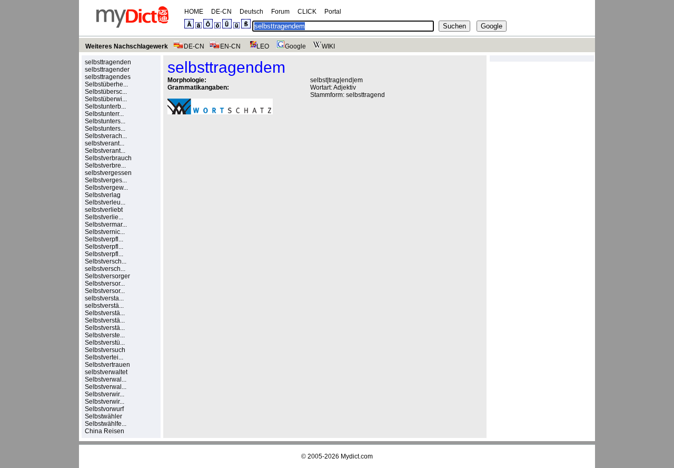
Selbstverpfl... (104, 239)
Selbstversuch (105, 350)
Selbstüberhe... (106, 84)
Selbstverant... (105, 150)
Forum (280, 11)
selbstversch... (105, 268)
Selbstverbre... (105, 165)
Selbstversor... (105, 283)
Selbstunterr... (104, 114)
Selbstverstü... (105, 342)
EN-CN (230, 46)
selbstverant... (104, 143)
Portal (332, 11)
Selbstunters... (105, 121)
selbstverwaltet (106, 372)
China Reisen (104, 431)
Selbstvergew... (106, 187)
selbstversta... (104, 298)
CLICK (307, 11)
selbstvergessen (108, 173)
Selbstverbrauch (108, 158)
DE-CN (221, 11)
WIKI (328, 46)
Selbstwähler (103, 416)
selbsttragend (365, 95)
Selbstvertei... (104, 357)
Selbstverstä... (105, 313)
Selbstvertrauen (107, 364)
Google (295, 46)
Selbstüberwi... (106, 99)
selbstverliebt (104, 209)
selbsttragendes (108, 77)
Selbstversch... (105, 261)
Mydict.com (357, 456)
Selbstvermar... (106, 224)
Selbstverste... (105, 335)
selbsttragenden (108, 62)
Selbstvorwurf (104, 409)
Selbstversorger (107, 276)
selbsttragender (107, 69)
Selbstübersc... (106, 91)
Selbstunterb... (105, 106)
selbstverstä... (104, 305)
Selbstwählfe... (105, 423)
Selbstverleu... (105, 202)
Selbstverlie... (104, 217)
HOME (193, 11)
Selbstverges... (106, 180)
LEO (262, 46)
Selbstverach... (106, 136)
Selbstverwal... (105, 379)
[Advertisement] (255, 195)
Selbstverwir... (104, 394)
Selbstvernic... (105, 232)
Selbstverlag (103, 195)
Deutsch (251, 11)
